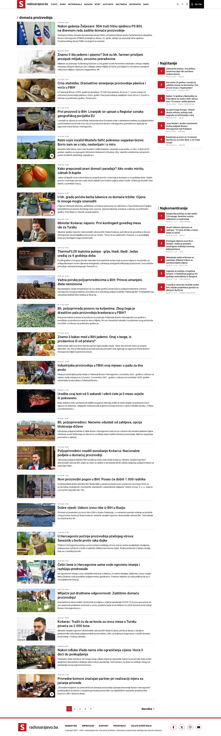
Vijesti (54, 4)
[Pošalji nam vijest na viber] (190, 727)
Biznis (63, 4)
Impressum (88, 725)
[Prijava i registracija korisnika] (187, 4)
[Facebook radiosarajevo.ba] (173, 727)
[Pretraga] (182, 4)
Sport (97, 4)
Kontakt (104, 725)
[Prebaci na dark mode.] (178, 4)
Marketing (71, 725)
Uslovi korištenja (141, 725)
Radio (146, 4)
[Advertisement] (180, 38)
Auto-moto (108, 4)
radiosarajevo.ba (91, 730)
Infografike (135, 4)
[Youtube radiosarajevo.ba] (199, 727)
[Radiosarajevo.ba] (38, 727)
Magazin (88, 4)
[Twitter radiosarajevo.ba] (182, 727)
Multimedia (121, 4)
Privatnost (119, 725)
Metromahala (75, 4)
